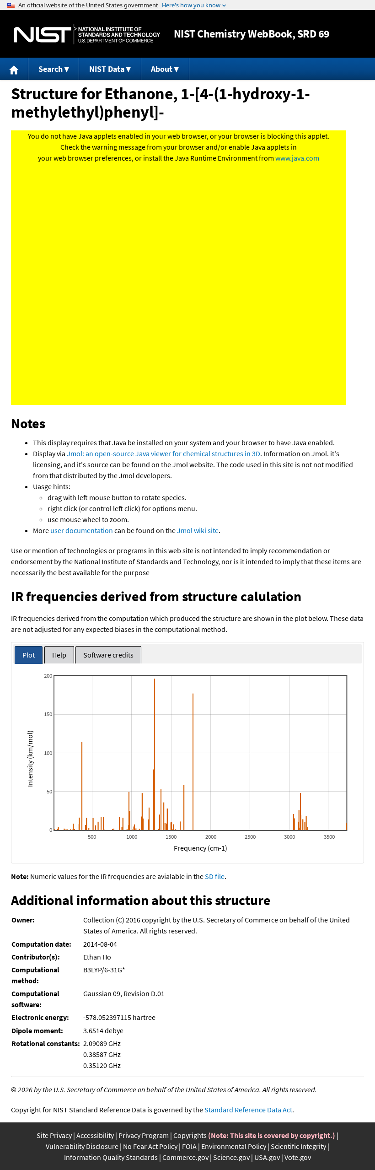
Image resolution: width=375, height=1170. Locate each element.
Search (50, 69)
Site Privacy (54, 1135)
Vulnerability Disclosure (82, 1146)
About (161, 69)
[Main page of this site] (14, 69)
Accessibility (95, 1135)
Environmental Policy (233, 1146)
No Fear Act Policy (150, 1146)
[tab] (29, 655)
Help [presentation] (59, 654)
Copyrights (190, 1135)
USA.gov (267, 1157)
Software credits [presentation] (108, 654)
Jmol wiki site (198, 530)
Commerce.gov (185, 1157)
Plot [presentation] (28, 654)
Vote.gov (297, 1157)
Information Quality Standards (111, 1157)
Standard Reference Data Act (248, 1109)
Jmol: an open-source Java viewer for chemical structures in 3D (163, 453)
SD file (215, 876)
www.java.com (297, 157)
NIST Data (106, 69)
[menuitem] (14, 69)
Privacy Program (143, 1135)
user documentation (81, 530)
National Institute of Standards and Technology (87, 34)
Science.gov (231, 1157)
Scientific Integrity (298, 1146)
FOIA (189, 1146)
